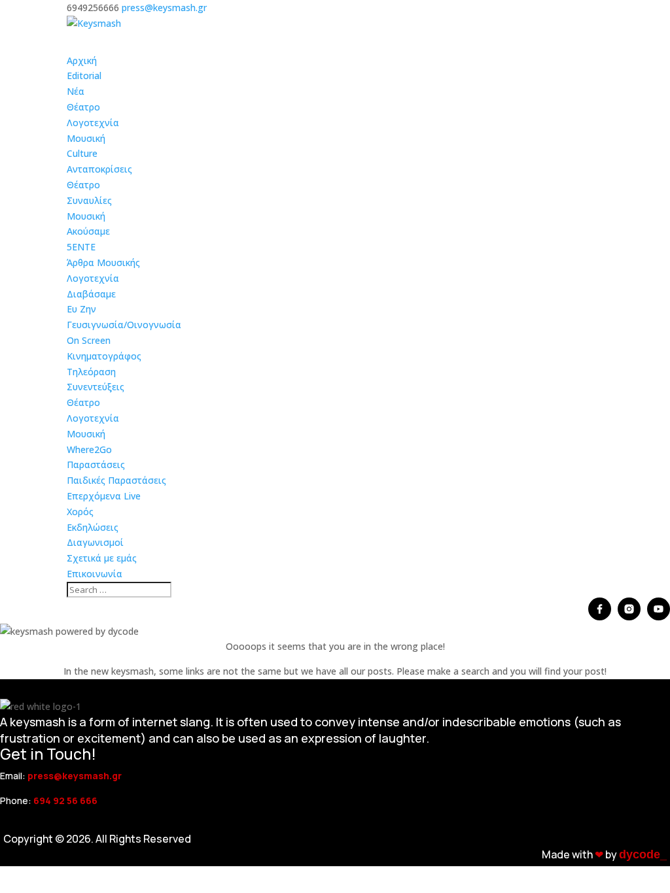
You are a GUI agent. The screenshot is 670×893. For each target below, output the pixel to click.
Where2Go (89, 449)
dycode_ (643, 854)
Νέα (75, 91)
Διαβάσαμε (91, 294)
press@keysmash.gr (74, 775)
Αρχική (82, 60)
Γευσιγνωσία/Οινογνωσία (124, 324)
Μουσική (86, 138)
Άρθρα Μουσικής (103, 262)
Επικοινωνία (94, 573)
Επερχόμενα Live (104, 496)
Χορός (80, 511)
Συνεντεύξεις (95, 386)
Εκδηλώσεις (92, 527)
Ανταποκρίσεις (99, 169)
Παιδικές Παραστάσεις (116, 480)
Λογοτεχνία (93, 122)
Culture (82, 153)
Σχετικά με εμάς (102, 558)
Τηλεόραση (91, 371)
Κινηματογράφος (104, 356)
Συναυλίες (89, 200)
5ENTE (81, 247)
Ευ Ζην (81, 309)
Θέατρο (83, 107)
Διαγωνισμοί (95, 542)
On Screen (89, 340)
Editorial (84, 75)
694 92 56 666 (65, 800)
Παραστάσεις (96, 464)
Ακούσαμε (88, 231)
